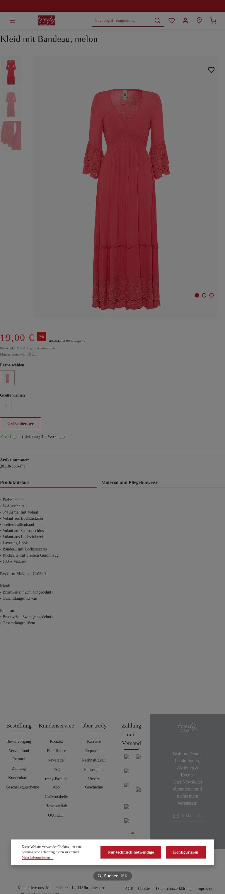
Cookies (144, 888)
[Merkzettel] (171, 20)
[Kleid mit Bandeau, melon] (126, 187)
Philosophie (93, 769)
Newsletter (56, 760)
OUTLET (56, 815)
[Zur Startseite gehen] (47, 20)
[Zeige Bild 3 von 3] (211, 295)
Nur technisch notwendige (131, 852)
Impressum (205, 888)
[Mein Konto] (185, 20)
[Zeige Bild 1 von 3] (197, 295)
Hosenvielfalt (56, 806)
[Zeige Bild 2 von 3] (204, 295)
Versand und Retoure (19, 755)
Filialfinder (56, 751)
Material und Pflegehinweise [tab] (129, 482)
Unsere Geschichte (94, 783)
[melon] (7, 377)
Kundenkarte (18, 778)
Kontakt (56, 741)
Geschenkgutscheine (22, 787)
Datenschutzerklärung (174, 888)
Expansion (94, 751)
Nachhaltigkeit (94, 760)
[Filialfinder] (199, 20)
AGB (129, 888)
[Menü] (12, 20)
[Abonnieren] (199, 816)
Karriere (94, 741)
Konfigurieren (185, 852)
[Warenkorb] (213, 20)
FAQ (56, 769)
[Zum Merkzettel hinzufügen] (211, 70)
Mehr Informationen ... (37, 857)
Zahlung (19, 768)
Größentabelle (56, 796)
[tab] (48, 482)
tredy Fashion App (56, 783)
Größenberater (20, 423)
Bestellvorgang (18, 741)
